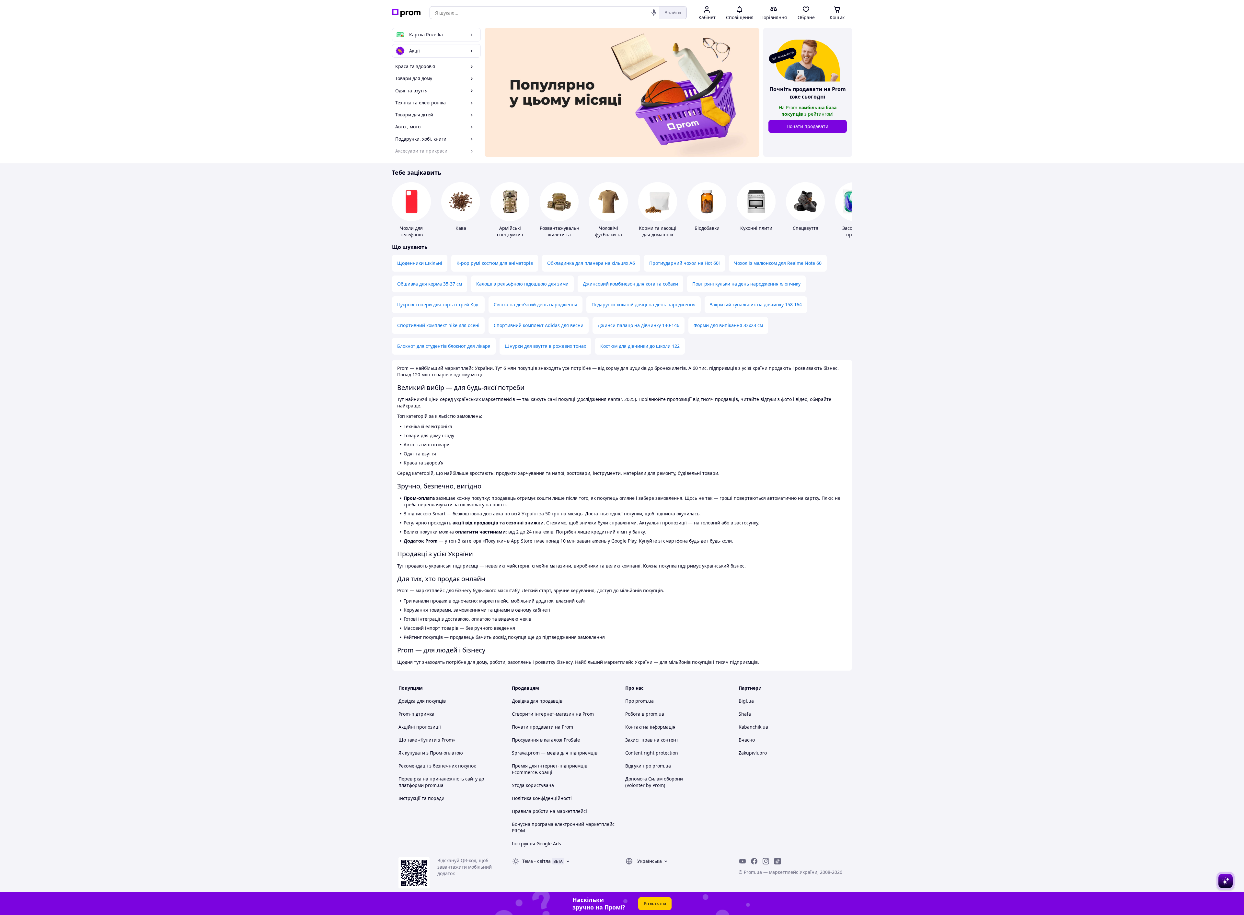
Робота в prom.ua (644, 714)
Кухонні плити (756, 228)
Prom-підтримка (416, 714)
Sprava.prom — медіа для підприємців (554, 753)
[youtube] (742, 861)
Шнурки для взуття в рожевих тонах (545, 346)
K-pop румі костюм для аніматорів (494, 263)
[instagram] (766, 861)
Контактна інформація (650, 727)
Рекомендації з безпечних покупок (437, 766)
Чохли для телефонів (411, 231)
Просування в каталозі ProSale (546, 740)
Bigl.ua (746, 701)
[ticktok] (777, 861)
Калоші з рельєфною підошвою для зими (522, 284)
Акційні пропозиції (419, 727)
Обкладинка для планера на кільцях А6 (591, 263)
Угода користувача (533, 785)
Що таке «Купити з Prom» (426, 740)
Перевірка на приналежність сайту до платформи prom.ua (441, 782)
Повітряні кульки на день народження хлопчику (746, 284)
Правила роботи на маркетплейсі (549, 811)
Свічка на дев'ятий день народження (535, 304)
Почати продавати (807, 126)
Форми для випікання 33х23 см (728, 325)
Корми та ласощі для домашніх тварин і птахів (657, 234)
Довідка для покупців (422, 701)
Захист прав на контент (651, 740)
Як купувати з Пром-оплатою (430, 753)
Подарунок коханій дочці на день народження (644, 304)
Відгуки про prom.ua (648, 766)
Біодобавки (707, 228)
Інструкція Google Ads (536, 843)
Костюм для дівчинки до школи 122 (640, 346)
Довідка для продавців (537, 701)
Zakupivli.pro (753, 753)
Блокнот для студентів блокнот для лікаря (443, 346)
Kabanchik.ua (753, 727)
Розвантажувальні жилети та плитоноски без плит (560, 238)
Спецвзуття (805, 228)
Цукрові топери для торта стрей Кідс (438, 304)
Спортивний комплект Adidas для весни (538, 325)
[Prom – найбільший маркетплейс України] (406, 13)
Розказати (655, 903)
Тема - (536, 861)
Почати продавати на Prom (542, 727)
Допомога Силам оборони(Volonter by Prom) (654, 782)
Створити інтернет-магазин (543, 714)
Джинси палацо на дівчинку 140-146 (638, 325)
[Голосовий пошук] (653, 12)
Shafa (745, 714)
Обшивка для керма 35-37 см (429, 284)
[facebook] (754, 861)
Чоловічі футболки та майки (608, 234)
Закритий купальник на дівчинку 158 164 (756, 304)
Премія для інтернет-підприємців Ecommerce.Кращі (549, 769)
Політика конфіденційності (542, 798)
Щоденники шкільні (419, 263)
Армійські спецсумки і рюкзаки (510, 234)
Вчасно (747, 740)
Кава (460, 228)
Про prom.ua (639, 701)
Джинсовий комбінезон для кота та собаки (630, 284)
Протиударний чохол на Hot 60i (684, 263)
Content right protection (651, 753)
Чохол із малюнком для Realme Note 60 (778, 263)
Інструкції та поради (421, 798)
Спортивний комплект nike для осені (438, 325)
